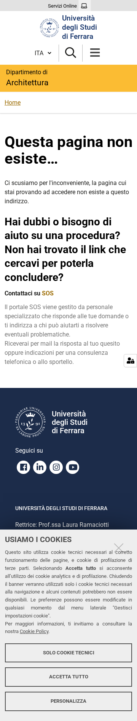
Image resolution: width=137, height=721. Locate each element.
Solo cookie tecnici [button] (68, 653)
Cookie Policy (34, 631)
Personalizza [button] (68, 701)
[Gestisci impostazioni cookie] (130, 360)
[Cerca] (70, 53)
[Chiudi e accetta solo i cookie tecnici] (119, 548)
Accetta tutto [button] (68, 677)
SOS (48, 293)
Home (13, 102)
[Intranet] (85, 6)
